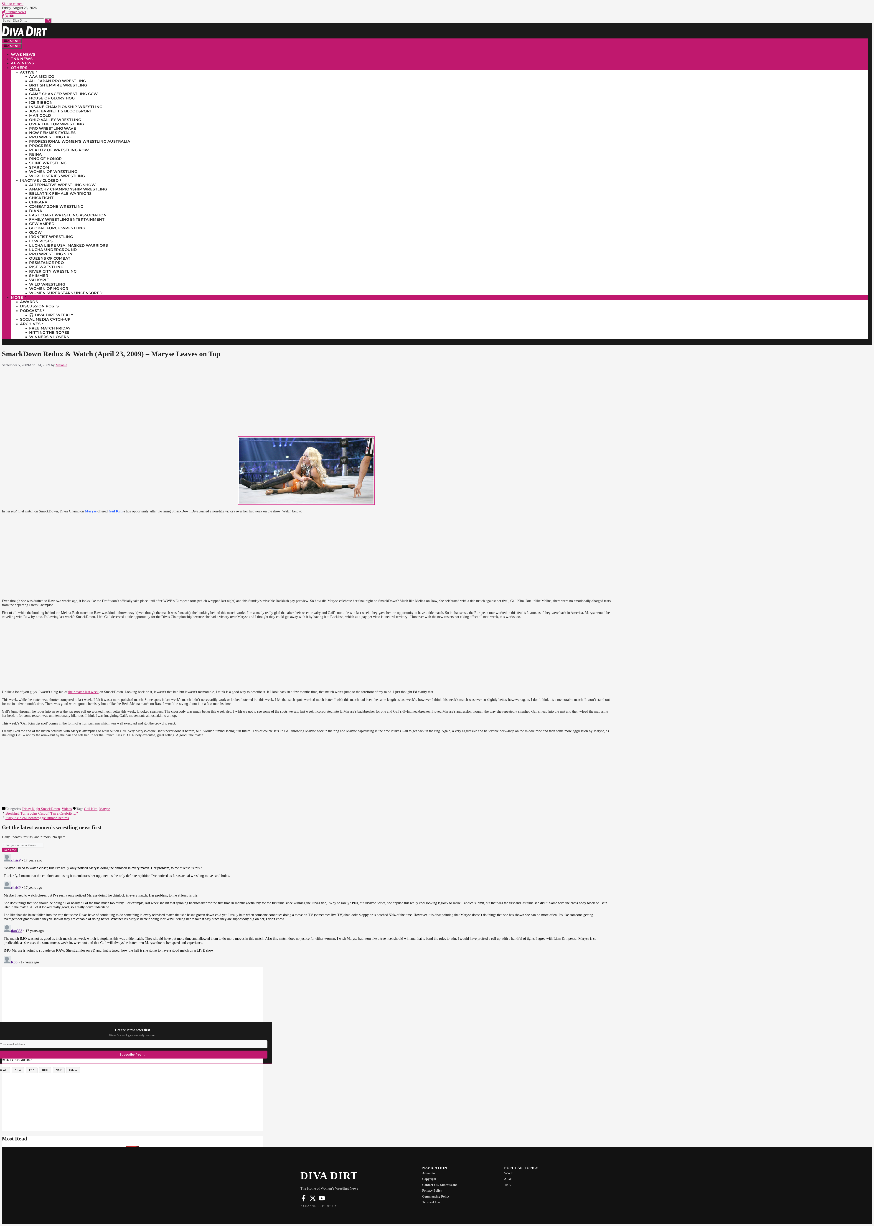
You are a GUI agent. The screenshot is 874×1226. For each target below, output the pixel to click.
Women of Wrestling (53, 172)
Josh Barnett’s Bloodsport (60, 111)
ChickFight (41, 198)
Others (19, 68)
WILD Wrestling (47, 284)
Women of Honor (48, 288)
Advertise (428, 1173)
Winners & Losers (49, 337)
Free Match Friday (50, 328)
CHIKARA (38, 202)
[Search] (48, 20)
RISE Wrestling (46, 267)
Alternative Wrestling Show (62, 185)
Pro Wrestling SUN (51, 254)
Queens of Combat (49, 258)
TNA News (22, 59)
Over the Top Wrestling (56, 124)
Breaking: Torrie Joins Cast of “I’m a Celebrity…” (41, 813)
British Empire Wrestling (58, 85)
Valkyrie (39, 280)
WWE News (23, 54)
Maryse (104, 809)
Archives (30, 324)
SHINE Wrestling (48, 163)
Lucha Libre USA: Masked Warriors (68, 245)
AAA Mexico (41, 76)
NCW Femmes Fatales (52, 133)
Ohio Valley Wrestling (55, 120)
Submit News (15, 12)
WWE (508, 1173)
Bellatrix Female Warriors (60, 193)
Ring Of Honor (45, 159)
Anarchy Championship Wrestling (68, 189)
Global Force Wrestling (57, 228)
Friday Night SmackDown (41, 809)
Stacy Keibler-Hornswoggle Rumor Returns (37, 818)
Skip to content (12, 4)
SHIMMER (38, 276)
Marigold (40, 115)
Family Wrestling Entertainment (66, 219)
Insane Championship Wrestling (65, 107)
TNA (507, 1185)
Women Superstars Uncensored (66, 293)
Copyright (429, 1179)
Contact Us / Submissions (439, 1185)
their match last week (83, 692)
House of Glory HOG (52, 98)
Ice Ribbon (41, 102)
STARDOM (39, 167)
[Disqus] (306, 909)
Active (27, 72)
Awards (29, 302)
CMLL (34, 89)
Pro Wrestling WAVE (52, 128)
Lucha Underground (53, 250)
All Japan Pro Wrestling (57, 81)
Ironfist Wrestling (51, 237)
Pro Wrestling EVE (50, 137)
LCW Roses (41, 241)
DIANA (35, 211)
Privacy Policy (432, 1190)
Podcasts (31, 311)
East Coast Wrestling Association (68, 215)
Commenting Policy (436, 1196)
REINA (35, 154)
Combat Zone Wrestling (56, 206)
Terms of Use (431, 1202)
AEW (508, 1179)
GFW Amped (42, 224)
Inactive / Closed (39, 180)
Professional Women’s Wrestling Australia (79, 141)
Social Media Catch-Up (45, 319)
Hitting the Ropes (49, 332)
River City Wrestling (52, 271)
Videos (67, 809)
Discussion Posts (39, 306)
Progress (40, 146)
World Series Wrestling (57, 176)
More (17, 297)
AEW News (22, 63)
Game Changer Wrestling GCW (63, 94)
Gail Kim (90, 809)
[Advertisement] (306, 401)
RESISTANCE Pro (46, 263)
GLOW (35, 232)
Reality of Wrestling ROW (59, 150)
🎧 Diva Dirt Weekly (51, 315)
